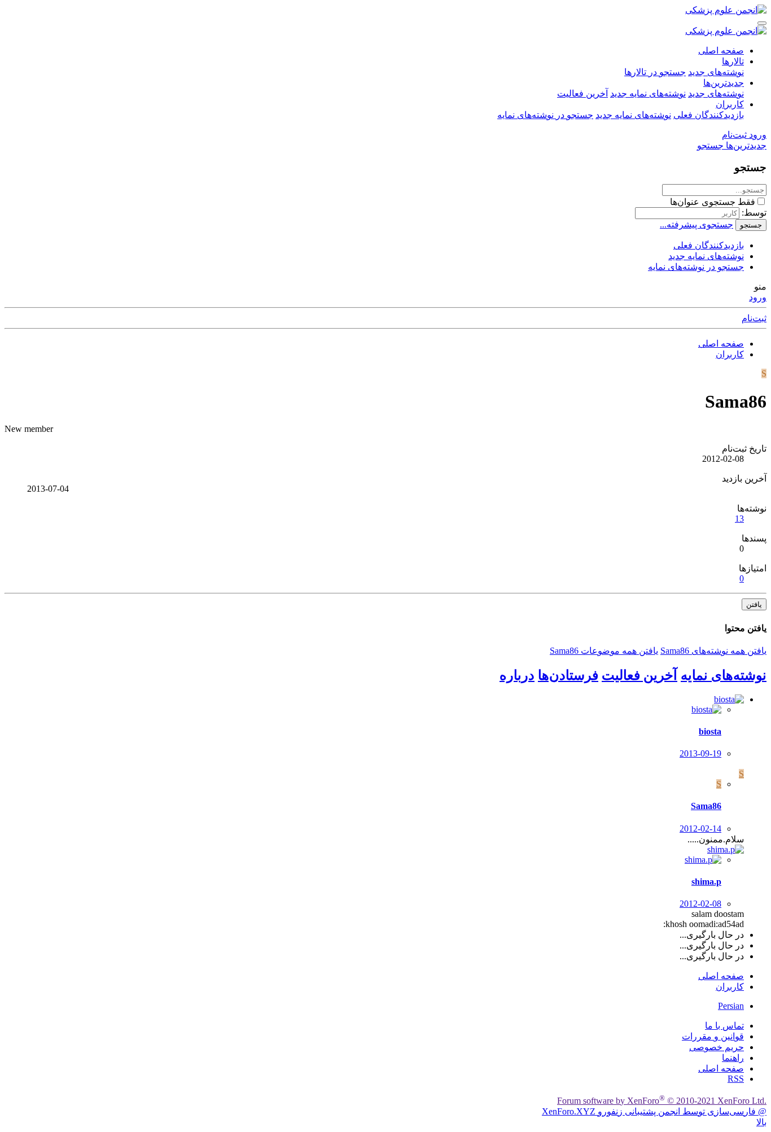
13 (739, 518)
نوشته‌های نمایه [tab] (723, 675)
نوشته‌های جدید (716, 72)
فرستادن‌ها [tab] (568, 675)
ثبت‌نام (754, 318)
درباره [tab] (517, 675)
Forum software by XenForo (661, 1100)
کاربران (730, 104)
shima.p (706, 881)
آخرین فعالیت (582, 93)
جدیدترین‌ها (723, 83)
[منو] (761, 23)
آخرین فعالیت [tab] (639, 675)
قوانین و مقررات (713, 1036)
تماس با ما (724, 1025)
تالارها (733, 61)
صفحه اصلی (721, 50)
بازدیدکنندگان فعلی (708, 115)
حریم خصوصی (716, 1047)
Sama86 (706, 806)
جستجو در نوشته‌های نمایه (545, 115)
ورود (757, 297)
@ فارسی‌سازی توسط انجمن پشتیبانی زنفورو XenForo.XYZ (654, 1111)
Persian (731, 1006)
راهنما (733, 1058)
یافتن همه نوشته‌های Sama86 (713, 650)
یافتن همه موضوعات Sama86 (604, 650)
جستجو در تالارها (655, 72)
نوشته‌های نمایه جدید (648, 93)
